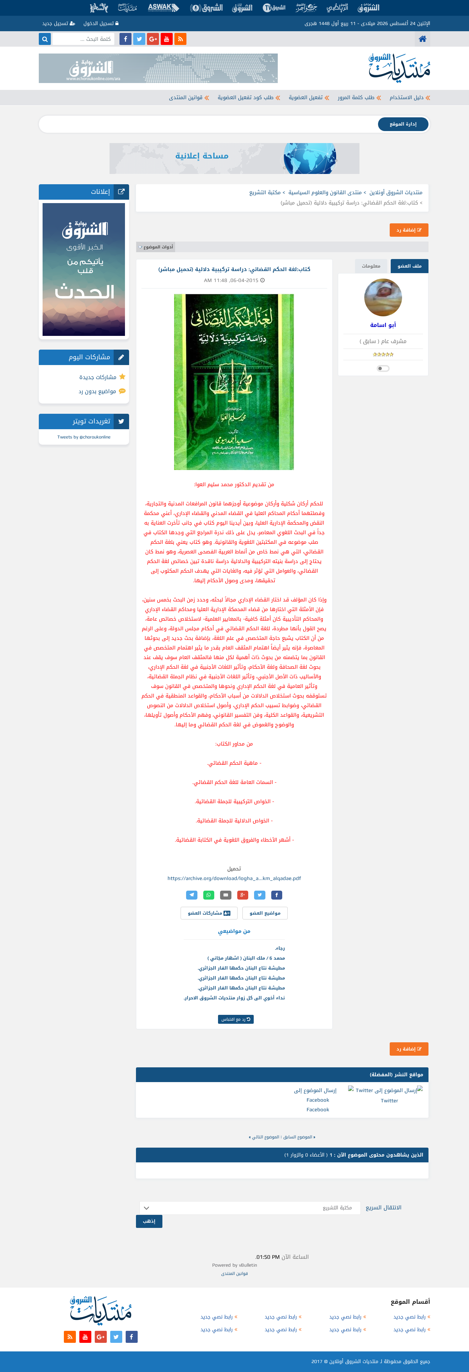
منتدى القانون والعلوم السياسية (325, 192)
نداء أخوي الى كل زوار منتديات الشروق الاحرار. (234, 998)
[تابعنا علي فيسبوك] (125, 39)
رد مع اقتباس (234, 1019)
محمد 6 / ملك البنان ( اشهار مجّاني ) (246, 958)
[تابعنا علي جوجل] (153, 39)
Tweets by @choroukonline (84, 437)
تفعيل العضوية (306, 97)
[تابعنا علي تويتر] (139, 39)
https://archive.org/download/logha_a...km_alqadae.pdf (234, 878)
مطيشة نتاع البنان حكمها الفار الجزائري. (241, 968)
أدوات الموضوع (158, 247)
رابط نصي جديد (409, 1317)
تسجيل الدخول (99, 23)
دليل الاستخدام (407, 97)
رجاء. (280, 948)
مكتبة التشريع (265, 192)
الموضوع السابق (297, 1137)
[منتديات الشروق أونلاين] (422, 39)
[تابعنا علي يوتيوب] (167, 39)
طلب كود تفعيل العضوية (246, 97)
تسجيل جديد (56, 23)
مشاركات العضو (206, 913)
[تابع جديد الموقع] (180, 39)
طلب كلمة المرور (356, 97)
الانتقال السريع (384, 1207)
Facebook (318, 1109)
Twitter (389, 1100)
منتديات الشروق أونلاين (396, 192)
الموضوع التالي (265, 1137)
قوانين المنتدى (186, 97)
